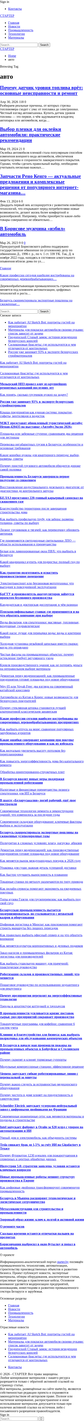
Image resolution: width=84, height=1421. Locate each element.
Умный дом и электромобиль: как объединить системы (38, 1137)
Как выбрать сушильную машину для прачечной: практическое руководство (34, 965)
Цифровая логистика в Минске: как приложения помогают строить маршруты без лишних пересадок (41, 926)
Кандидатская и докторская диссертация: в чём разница (39, 604)
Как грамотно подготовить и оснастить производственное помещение (29, 574)
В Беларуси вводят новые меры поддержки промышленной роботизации (32, 780)
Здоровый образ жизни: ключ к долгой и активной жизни (42, 1219)
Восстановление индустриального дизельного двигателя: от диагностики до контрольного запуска (42, 489)
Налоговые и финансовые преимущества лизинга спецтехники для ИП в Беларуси (34, 791)
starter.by (63, 1262)
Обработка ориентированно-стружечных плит (32, 772)
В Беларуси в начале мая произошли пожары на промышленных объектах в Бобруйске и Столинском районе (39, 1049)
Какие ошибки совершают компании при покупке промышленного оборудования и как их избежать (37, 741)
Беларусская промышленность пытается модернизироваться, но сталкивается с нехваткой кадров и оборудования (36, 913)
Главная (13, 22)
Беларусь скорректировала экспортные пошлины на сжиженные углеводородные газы (39, 834)
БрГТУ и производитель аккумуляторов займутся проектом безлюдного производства (37, 595)
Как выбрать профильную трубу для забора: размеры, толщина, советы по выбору (37, 521)
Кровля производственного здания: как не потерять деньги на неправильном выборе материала (41, 667)
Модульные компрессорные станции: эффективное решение (42, 1066)
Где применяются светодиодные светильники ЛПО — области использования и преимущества (38, 542)
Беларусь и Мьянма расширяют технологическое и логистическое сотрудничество (37, 1200)
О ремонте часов (12, 1226)
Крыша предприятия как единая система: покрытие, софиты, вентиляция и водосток (36, 414)
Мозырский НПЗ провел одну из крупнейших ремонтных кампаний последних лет (33, 385)
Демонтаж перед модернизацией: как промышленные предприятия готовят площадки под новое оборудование (39, 677)
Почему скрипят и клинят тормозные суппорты (33, 1059)
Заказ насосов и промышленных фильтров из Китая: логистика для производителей (36, 954)
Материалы (16, 37)
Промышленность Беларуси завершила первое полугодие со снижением (34, 478)
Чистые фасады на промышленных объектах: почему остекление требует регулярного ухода (37, 656)
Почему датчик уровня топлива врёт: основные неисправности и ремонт (41, 90)
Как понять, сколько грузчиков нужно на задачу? (34, 394)
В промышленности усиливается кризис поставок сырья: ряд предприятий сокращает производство (37, 1015)
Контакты (15, 8)
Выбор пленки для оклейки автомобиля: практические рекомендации (30, 134)
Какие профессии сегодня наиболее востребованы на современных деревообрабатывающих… (37, 277)
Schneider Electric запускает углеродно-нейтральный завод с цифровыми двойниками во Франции (38, 1107)
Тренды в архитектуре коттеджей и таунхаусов (32, 1006)
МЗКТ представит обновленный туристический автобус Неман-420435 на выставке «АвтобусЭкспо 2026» (41, 424)
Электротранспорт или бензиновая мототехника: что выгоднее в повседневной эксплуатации (37, 585)
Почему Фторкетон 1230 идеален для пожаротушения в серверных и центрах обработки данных (38, 1157)
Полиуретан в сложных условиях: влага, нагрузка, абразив (41, 843)
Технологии (16, 34)
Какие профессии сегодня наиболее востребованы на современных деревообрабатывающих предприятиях (39, 720)
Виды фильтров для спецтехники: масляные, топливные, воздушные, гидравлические (39, 624)
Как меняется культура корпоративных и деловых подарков (41, 946)
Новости (14, 26)
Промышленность (20, 30)
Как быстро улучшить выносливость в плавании (34, 874)
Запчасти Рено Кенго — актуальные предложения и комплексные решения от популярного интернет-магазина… (40, 184)
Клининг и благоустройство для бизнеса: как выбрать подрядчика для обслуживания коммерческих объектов (41, 1036)
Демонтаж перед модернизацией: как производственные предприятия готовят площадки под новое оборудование (39, 851)
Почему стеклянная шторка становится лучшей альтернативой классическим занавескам (33, 709)
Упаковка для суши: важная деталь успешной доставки (38, 867)
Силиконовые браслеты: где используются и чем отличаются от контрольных (42, 346)
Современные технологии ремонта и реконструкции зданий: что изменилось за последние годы (36, 812)
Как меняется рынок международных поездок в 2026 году (40, 860)
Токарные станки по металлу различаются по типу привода (41, 881)
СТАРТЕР (7, 15)
